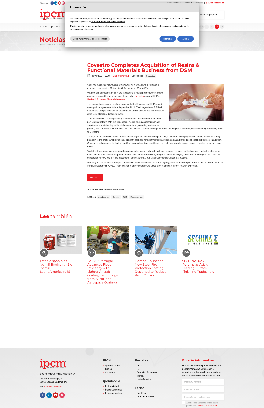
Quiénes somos (112, 365)
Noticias (50, 45)
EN (201, 27)
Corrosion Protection (147, 372)
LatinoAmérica (144, 379)
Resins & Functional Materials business (106, 99)
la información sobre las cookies (108, 21)
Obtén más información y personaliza (90, 39)
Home (43, 26)
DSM (125, 197)
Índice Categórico (113, 390)
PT (222, 27)
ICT (139, 369)
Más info (95, 177)
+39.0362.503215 (53, 386)
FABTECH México (146, 396)
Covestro (139, 96)
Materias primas (136, 197)
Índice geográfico (113, 393)
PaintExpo (142, 393)
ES (217, 27)
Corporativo (150, 76)
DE (212, 27)
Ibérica (140, 376)
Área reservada (216, 3)
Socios (108, 369)
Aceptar (185, 39)
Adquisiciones (103, 197)
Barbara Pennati (121, 76)
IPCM (139, 365)
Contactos (110, 372)
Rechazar (167, 39)
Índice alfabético (113, 386)
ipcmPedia (56, 26)
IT (206, 27)
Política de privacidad (207, 405)
